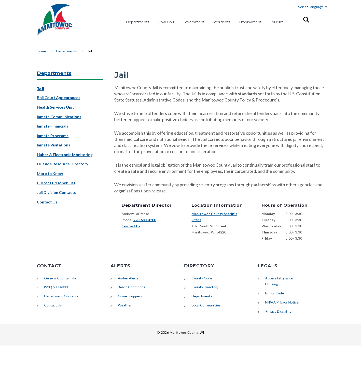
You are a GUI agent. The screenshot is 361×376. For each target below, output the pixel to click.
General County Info (60, 278)
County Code (202, 278)
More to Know (50, 173)
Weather (125, 305)
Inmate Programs (53, 135)
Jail (40, 89)
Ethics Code (274, 293)
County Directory (205, 287)
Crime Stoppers (130, 296)
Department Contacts (61, 296)
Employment (250, 23)
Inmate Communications (59, 116)
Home (41, 51)
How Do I (166, 22)
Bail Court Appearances (58, 97)
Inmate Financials (52, 126)
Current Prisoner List (56, 182)
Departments (137, 22)
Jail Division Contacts (56, 192)
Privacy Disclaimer (279, 311)
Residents (221, 22)
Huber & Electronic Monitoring (65, 154)
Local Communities (206, 305)
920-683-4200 (144, 220)
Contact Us (47, 202)
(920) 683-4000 (56, 287)
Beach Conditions (131, 287)
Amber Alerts (128, 278)
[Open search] (306, 19)
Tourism (277, 22)
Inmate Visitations (53, 145)
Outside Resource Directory (62, 163)
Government (193, 22)
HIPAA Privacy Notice (282, 302)
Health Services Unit (55, 107)
